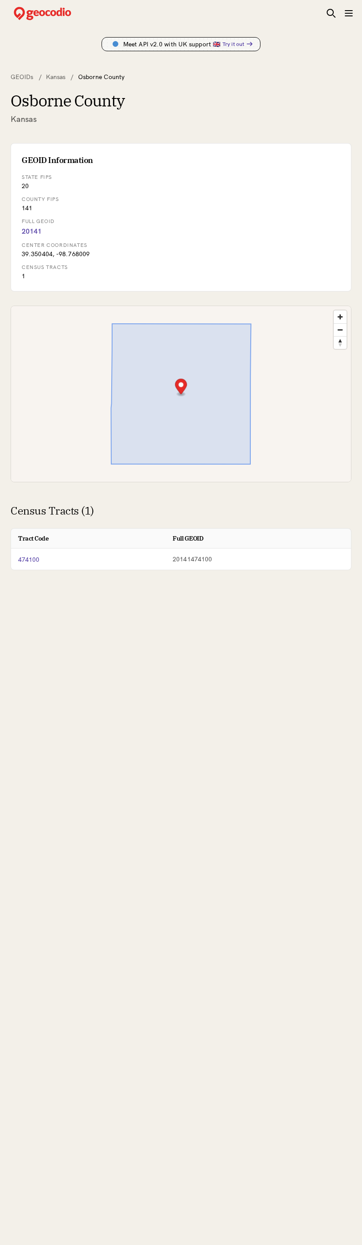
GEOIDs (22, 77)
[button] (181, 387)
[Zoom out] (340, 329)
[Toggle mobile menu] (349, 13)
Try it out (233, 44)
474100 (29, 560)
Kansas (56, 77)
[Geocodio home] (56, 13)
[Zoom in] (340, 316)
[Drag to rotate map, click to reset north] (340, 342)
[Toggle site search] (331, 13)
